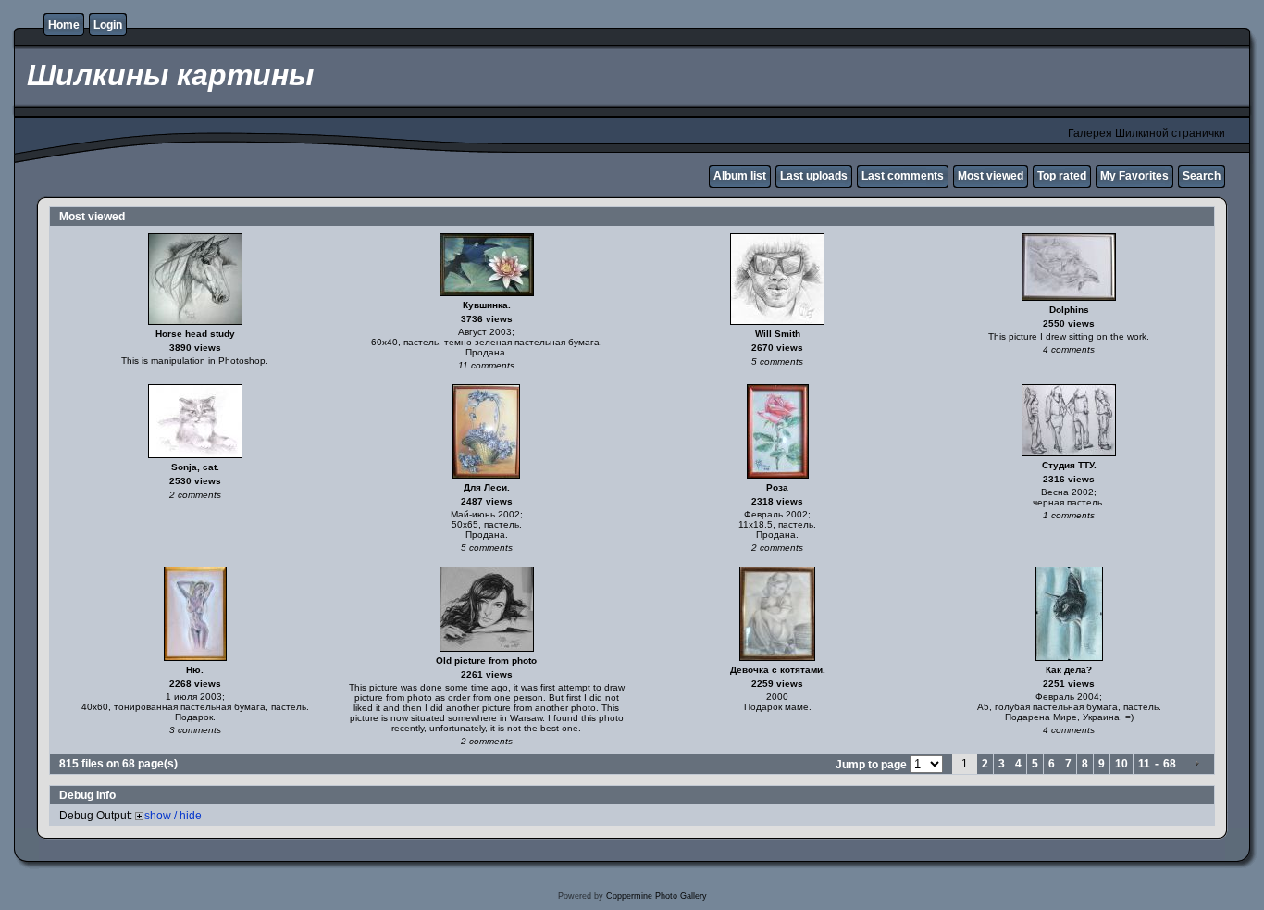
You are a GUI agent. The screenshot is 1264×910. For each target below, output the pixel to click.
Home (64, 25)
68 (1169, 763)
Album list (739, 175)
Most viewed (990, 175)
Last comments (902, 175)
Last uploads (814, 175)
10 (1121, 763)
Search (1202, 175)
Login (107, 25)
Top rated (1061, 175)
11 (1144, 763)
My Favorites (1134, 175)
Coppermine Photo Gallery (656, 896)
